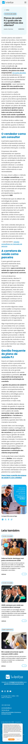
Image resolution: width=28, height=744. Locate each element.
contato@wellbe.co (6, 708)
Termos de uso (5, 710)
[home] (7, 2)
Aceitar (11, 739)
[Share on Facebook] (8, 519)
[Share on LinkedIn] (2, 519)
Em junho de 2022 (19, 73)
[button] (25, 2)
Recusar (18, 739)
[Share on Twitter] (5, 519)
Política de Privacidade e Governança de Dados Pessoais (11, 713)
